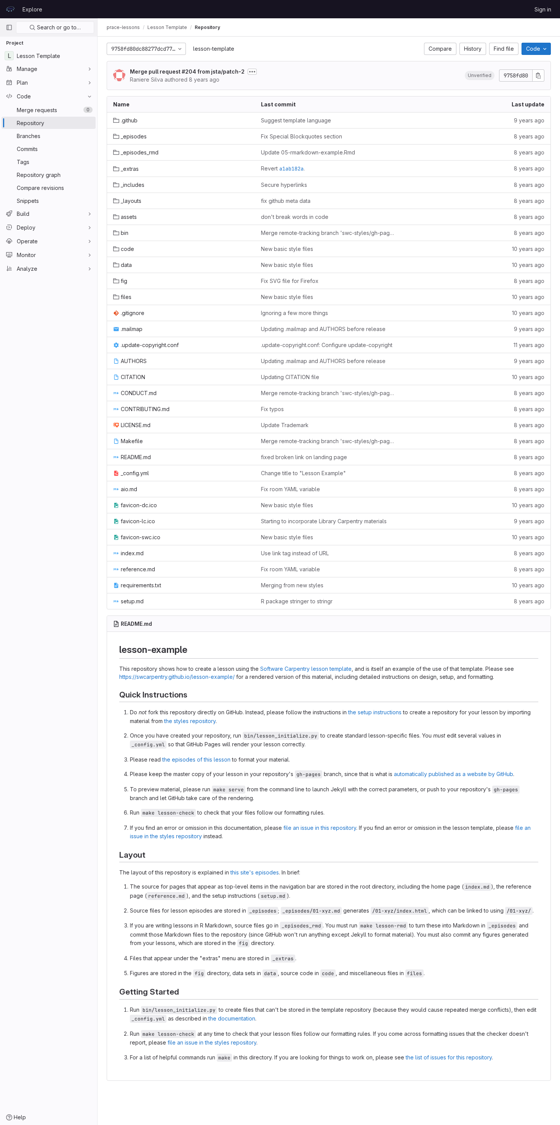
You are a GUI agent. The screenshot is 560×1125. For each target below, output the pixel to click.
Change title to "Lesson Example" (303, 473)
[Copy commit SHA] (538, 75)
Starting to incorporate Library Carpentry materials (324, 521)
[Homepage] (10, 9)
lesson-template (213, 48)
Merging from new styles (292, 585)
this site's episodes (254, 872)
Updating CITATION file (290, 377)
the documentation (231, 1018)
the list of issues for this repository (449, 1057)
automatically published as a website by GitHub (453, 774)
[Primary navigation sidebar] (9, 27)
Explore (32, 9)
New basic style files (287, 249)
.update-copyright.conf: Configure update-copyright (326, 345)
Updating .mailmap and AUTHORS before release (323, 329)
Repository (207, 27)
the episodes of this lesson (196, 759)
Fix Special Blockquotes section (301, 136)
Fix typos (272, 409)
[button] (479, 75)
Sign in (542, 9)
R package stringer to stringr (297, 601)
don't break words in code (294, 217)
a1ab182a (291, 168)
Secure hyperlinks (284, 185)
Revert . (283, 168)
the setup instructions (375, 712)
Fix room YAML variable (290, 489)
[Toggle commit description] (252, 72)
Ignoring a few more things (294, 313)
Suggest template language (296, 120)
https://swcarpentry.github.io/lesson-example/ (177, 676)
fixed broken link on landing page (304, 457)
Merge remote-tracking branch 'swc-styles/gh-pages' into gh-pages (329, 233)
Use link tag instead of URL (295, 553)
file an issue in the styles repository (212, 1042)
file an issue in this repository (319, 827)
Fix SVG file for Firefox (289, 281)
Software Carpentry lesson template (306, 668)
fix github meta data (285, 201)
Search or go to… (58, 27)
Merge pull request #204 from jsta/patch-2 (187, 71)
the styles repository (190, 721)
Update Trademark (285, 425)
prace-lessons (123, 27)
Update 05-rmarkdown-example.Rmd (308, 152)
